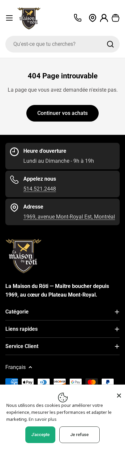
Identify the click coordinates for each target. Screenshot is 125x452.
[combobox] (62, 44)
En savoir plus (43, 419)
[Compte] (104, 18)
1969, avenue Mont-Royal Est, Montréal (69, 217)
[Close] (119, 395)
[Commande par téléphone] (78, 18)
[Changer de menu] (9, 18)
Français (15, 367)
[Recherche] (110, 44)
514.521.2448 (39, 189)
